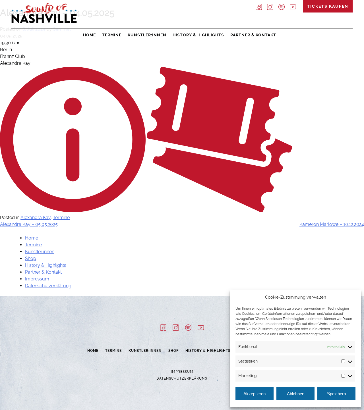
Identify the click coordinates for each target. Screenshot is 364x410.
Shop (30, 258)
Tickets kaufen (327, 6)
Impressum (37, 279)
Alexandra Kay (35, 217)
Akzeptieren (254, 393)
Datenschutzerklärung (48, 285)
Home (89, 35)
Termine (111, 35)
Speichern (336, 393)
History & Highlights (198, 35)
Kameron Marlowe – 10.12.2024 (331, 224)
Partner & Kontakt (253, 35)
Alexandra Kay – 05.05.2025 (29, 224)
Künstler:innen (147, 35)
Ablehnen (295, 393)
